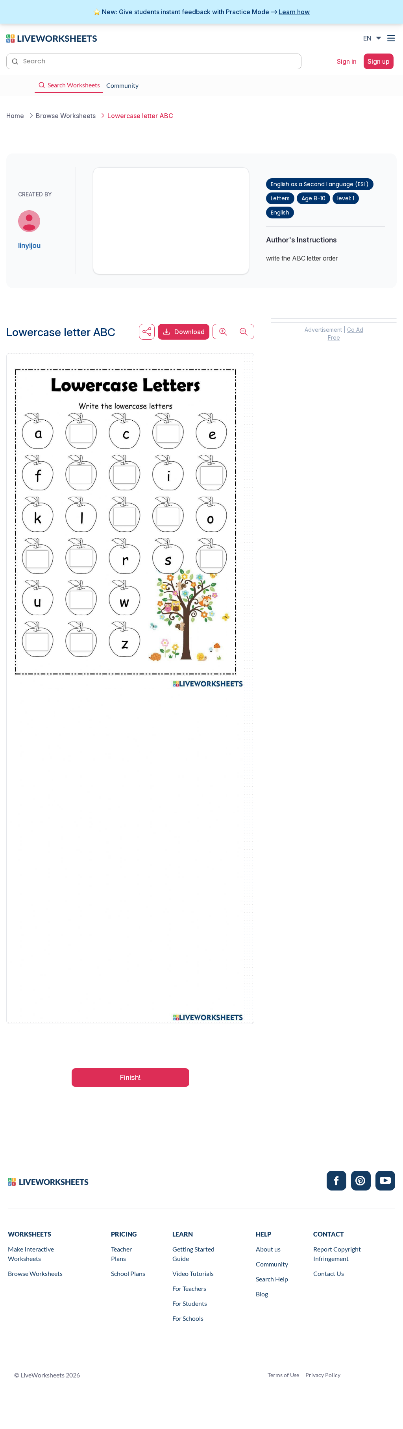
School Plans (128, 1273)
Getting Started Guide (193, 1253)
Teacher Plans (121, 1253)
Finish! (130, 1077)
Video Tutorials (193, 1273)
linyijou (29, 245)
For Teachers (189, 1288)
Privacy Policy (322, 1375)
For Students (189, 1303)
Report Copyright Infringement (337, 1253)
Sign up (379, 61)
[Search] (15, 60)
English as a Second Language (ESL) (320, 184)
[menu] (392, 38)
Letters (280, 198)
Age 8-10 (313, 198)
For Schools (187, 1318)
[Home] (51, 38)
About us (268, 1249)
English (280, 212)
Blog (262, 1294)
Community (272, 1264)
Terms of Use (283, 1375)
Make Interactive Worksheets (31, 1253)
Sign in (347, 61)
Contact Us (328, 1273)
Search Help (272, 1279)
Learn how (294, 12)
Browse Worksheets (35, 1273)
